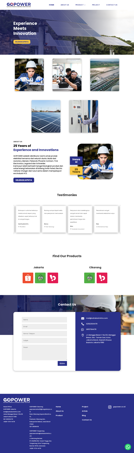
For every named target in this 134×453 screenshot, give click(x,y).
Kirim (62, 363)
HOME (51, 5)
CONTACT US (111, 5)
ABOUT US (65, 5)
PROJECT (96, 5)
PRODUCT (79, 5)
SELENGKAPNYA (22, 42)
